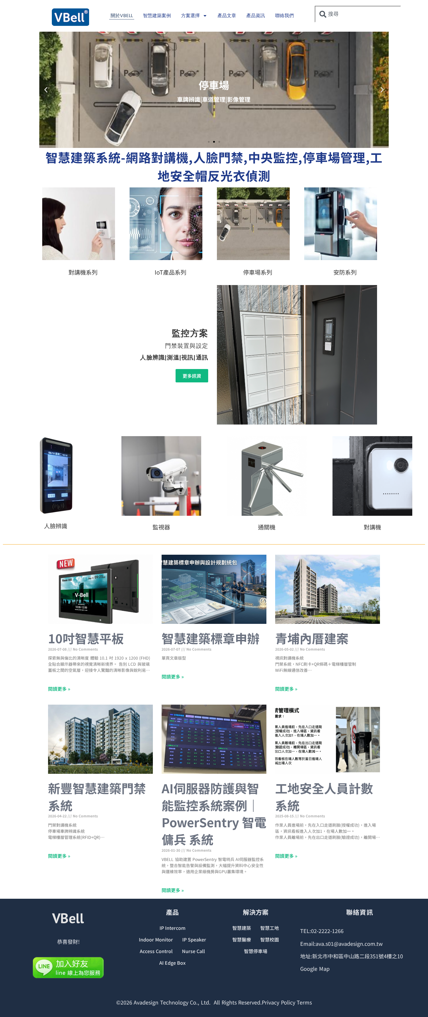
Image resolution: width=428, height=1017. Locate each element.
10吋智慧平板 (86, 638)
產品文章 (226, 15)
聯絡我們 (284, 15)
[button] (45, 89)
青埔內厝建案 (312, 638)
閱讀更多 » (59, 688)
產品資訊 (255, 15)
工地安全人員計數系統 (324, 796)
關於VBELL (122, 15)
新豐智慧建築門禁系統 (97, 796)
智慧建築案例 (157, 15)
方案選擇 (190, 15)
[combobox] (358, 14)
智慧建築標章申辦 (210, 638)
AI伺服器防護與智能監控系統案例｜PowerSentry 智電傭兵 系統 (214, 813)
